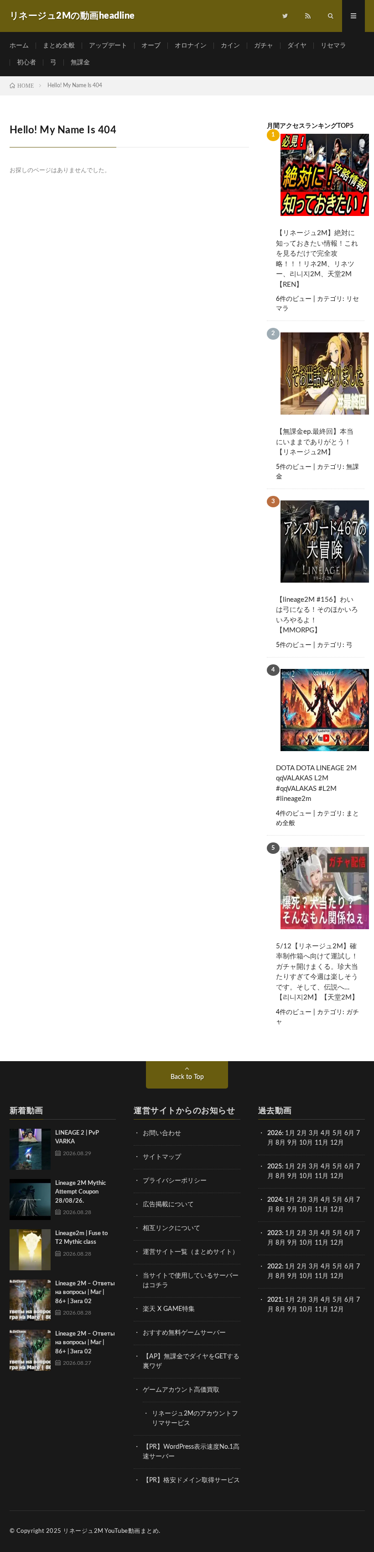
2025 (274, 1166)
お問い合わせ (162, 1133)
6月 (349, 1133)
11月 (321, 1176)
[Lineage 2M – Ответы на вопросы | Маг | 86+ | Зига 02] (30, 1300)
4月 (326, 1133)
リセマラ (333, 45)
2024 (274, 1200)
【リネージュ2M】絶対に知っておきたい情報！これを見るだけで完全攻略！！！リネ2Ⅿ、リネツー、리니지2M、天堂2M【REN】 (317, 259)
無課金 (80, 62)
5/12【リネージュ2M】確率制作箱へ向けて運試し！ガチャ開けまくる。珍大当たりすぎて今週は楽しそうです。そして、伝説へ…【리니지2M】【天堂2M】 (317, 972)
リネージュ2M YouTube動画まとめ (111, 1531)
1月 (290, 1133)
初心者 (26, 62)
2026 (274, 1133)
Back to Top (187, 1077)
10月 (306, 1176)
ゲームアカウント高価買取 (181, 1390)
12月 (337, 1176)
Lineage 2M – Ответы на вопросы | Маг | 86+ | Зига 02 (85, 1293)
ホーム (19, 45)
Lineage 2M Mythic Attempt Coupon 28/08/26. (80, 1192)
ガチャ (263, 45)
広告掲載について (168, 1204)
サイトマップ (162, 1157)
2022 (274, 1266)
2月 (302, 1133)
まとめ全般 (59, 45)
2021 (274, 1300)
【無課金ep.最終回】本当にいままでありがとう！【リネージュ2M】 (314, 442)
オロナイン (191, 45)
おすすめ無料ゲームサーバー (184, 1333)
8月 (280, 1143)
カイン (230, 45)
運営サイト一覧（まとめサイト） (191, 1252)
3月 (314, 1133)
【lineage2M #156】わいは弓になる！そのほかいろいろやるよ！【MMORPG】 (317, 615)
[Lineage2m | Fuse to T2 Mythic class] (30, 1249)
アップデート (108, 45)
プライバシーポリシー (175, 1181)
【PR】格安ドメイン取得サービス (191, 1480)
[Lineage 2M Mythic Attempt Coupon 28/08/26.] (30, 1199)
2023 (274, 1233)
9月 (292, 1176)
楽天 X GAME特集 (169, 1309)
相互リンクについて (171, 1228)
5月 (337, 1133)
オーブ (151, 45)
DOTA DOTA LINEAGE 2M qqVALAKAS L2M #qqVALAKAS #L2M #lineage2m (316, 784)
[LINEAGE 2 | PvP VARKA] (30, 1149)
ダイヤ (296, 45)
